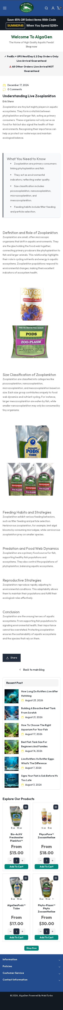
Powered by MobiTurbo (41, 995)
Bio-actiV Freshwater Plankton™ (16, 837)
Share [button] (13, 657)
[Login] (53, 8)
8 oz (13, 828)
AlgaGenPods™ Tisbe (16, 907)
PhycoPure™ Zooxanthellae (46, 836)
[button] (5, 8)
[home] (31, 1005)
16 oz (19, 828)
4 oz (43, 828)
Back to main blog (33, 669)
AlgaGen (23, 995)
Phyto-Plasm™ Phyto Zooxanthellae (46, 908)
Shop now (31, 46)
